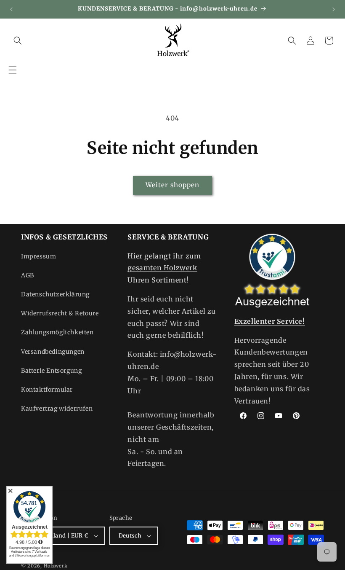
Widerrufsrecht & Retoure (59, 313)
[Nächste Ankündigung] (333, 9)
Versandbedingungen (53, 351)
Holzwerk (56, 566)
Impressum (38, 256)
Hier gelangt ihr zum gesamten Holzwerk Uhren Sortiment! (164, 268)
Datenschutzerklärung (55, 294)
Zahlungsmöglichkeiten (57, 332)
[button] (12, 70)
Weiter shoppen (172, 185)
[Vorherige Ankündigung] (11, 9)
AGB (27, 275)
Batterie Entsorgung (51, 370)
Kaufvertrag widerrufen (57, 408)
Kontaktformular (47, 389)
